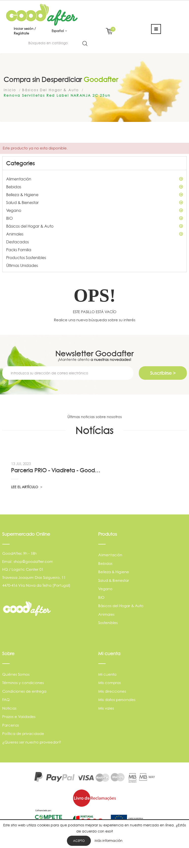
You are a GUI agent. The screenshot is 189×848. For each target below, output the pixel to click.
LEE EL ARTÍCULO (25, 487)
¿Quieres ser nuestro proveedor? (31, 742)
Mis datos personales (116, 699)
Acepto (79, 841)
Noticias (9, 708)
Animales (14, 234)
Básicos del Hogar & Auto (29, 226)
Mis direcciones (112, 691)
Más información (108, 840)
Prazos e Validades (18, 716)
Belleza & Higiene (22, 194)
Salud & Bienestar (22, 202)
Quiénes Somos (16, 674)
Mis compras (109, 682)
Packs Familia (18, 249)
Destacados (17, 241)
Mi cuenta (107, 674)
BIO (9, 218)
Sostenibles (108, 622)
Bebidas (13, 186)
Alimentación (18, 178)
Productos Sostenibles (26, 257)
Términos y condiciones (23, 682)
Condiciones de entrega (24, 691)
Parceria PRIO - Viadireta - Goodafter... (56, 470)
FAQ (6, 699)
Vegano (13, 210)
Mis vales (106, 708)
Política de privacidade (23, 733)
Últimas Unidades (22, 265)
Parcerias (10, 725)
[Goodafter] (42, 14)
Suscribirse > (163, 373)
